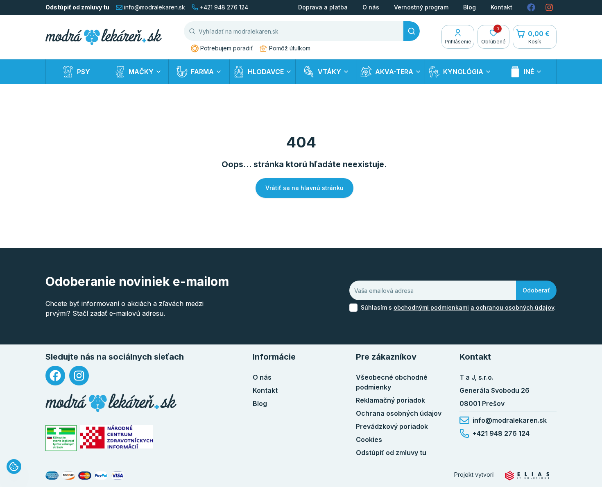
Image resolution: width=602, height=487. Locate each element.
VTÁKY (329, 72)
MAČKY (141, 72)
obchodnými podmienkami (431, 307)
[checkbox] (353, 308)
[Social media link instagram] (549, 7)
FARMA (202, 72)
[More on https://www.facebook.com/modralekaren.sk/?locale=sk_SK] (55, 375)
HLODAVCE (266, 72)
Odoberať (536, 290)
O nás (370, 7)
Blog (469, 7)
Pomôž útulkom (289, 48)
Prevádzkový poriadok (392, 426)
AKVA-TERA (394, 72)
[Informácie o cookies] (14, 466)
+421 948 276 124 (224, 7)
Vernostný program (421, 7)
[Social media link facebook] (531, 7)
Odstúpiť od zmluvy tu (77, 7)
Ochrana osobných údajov (398, 413)
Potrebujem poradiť (226, 48)
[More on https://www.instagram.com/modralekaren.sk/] (79, 375)
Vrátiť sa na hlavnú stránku (304, 187)
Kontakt (501, 7)
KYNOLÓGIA (463, 72)
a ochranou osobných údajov (512, 307)
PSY (83, 72)
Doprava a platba (323, 7)
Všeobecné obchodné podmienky (392, 382)
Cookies (369, 439)
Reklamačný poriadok (390, 400)
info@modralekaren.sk (154, 7)
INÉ (529, 72)
